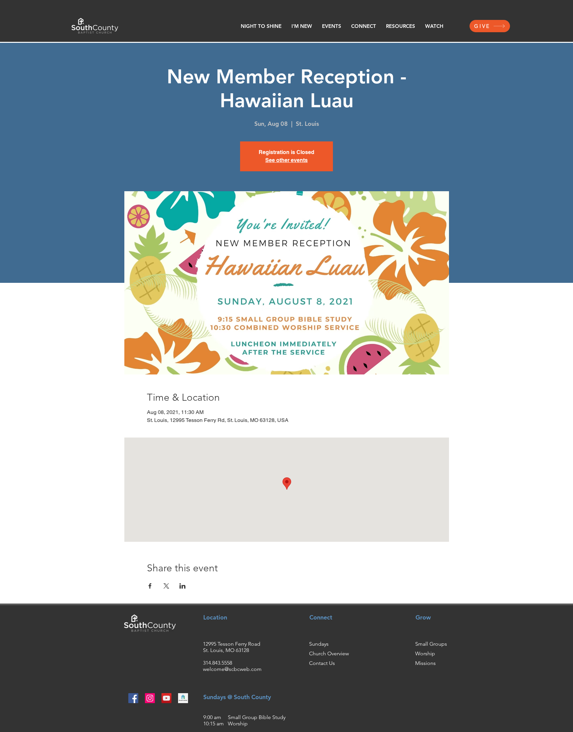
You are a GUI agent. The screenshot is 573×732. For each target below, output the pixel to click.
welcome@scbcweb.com (232, 669)
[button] (301, 26)
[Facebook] (133, 698)
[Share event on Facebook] (150, 586)
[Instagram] (150, 698)
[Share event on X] (166, 586)
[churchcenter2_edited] (183, 698)
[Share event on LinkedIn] (182, 586)
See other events (286, 160)
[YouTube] (166, 698)
